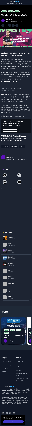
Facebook (4, 138)
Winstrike (11, 53)
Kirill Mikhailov (11, 125)
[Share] (13, 25)
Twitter (23, 136)
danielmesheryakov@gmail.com (12, 81)
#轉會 (22, 146)
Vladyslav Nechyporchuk (13, 121)
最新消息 (4, 11)
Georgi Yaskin (11, 123)
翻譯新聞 (11, 11)
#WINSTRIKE (14, 146)
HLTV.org (18, 370)
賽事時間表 (5, 368)
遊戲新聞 (17, 11)
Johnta (19, 97)
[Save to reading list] (9, 25)
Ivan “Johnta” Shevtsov (9, 55)
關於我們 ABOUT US (7, 362)
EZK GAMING (19, 362)
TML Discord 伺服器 (7, 365)
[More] (16, 25)
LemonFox (9, 19)
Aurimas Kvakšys (10, 129)
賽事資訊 (19, 330)
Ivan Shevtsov (10, 131)
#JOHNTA (5, 146)
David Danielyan (11, 127)
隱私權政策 (5, 371)
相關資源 (4, 358)
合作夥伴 (18, 358)
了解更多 (22, 418)
